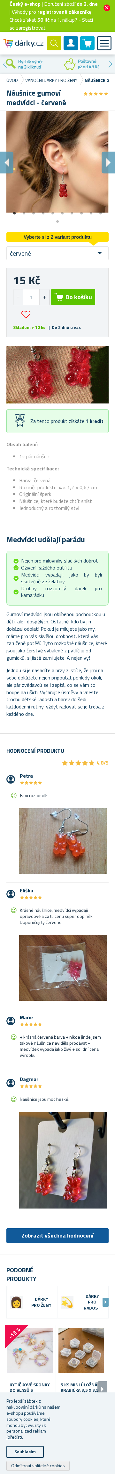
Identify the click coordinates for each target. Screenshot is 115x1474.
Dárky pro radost (92, 1302)
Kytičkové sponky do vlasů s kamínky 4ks (30, 1390)
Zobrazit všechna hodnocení (57, 1235)
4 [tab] (43, 211)
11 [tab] (57, 219)
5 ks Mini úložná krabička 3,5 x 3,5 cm (80, 1390)
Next (110, 64)
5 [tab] (53, 211)
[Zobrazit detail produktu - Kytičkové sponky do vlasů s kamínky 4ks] (30, 1350)
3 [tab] (33, 211)
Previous (5, 64)
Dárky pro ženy (41, 1302)
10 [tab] (100, 211)
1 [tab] (14, 211)
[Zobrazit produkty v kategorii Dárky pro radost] (67, 1302)
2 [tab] (24, 211)
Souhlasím (25, 1451)
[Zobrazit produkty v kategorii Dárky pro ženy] (16, 1302)
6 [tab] (62, 211)
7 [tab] (72, 211)
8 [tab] (81, 211)
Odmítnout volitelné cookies (38, 1465)
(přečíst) (14, 1437)
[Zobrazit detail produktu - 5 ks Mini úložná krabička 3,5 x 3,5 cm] (81, 1350)
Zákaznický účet (71, 48)
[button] (44, 297)
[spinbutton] (31, 297)
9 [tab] (91, 211)
